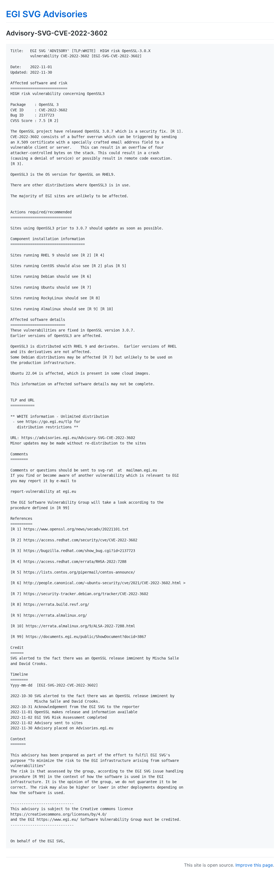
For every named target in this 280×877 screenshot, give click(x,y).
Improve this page (254, 865)
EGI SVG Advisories (47, 14)
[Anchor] (110, 32)
